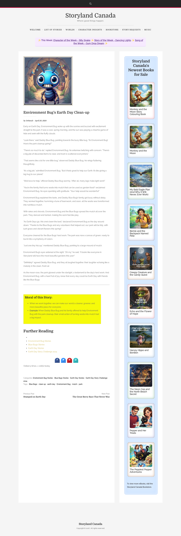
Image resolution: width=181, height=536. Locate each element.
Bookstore (112, 30)
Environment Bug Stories (39, 341)
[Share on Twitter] (63, 362)
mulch (74, 384)
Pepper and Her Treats (138, 431)
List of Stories (53, 30)
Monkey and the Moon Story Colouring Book (138, 111)
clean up (42, 384)
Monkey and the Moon (138, 151)
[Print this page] (75, 362)
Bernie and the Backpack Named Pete (139, 233)
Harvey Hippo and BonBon (139, 351)
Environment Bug (64, 384)
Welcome (35, 30)
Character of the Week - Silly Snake (71, 40)
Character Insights (90, 30)
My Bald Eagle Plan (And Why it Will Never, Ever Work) (140, 192)
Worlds (70, 30)
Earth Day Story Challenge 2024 (42, 351)
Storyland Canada (90, 15)
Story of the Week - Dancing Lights (112, 40)
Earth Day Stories (36, 348)
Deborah (29, 121)
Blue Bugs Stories (36, 344)
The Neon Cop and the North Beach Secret (140, 391)
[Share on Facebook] (57, 362)
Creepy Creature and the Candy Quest (140, 273)
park (80, 384)
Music (147, 30)
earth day (51, 384)
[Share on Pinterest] (69, 362)
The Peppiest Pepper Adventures (141, 470)
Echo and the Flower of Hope (141, 312)
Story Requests (131, 30)
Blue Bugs (33, 384)
